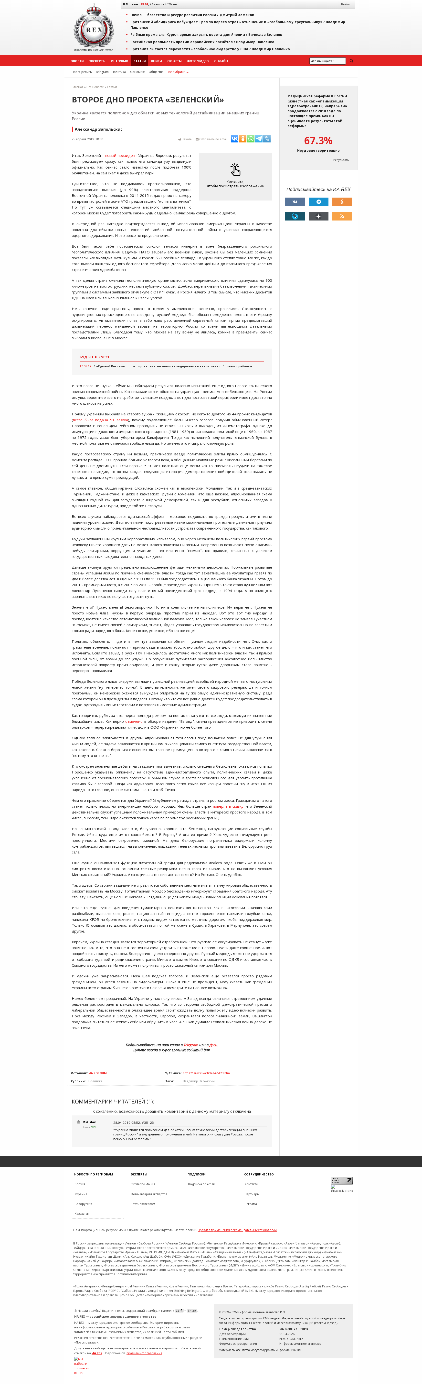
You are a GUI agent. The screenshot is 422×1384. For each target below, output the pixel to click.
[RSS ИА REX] (342, 216)
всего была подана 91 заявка (100, 419)
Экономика (137, 72)
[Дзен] (318, 216)
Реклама (251, 1204)
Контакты (251, 1184)
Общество (156, 72)
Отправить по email (213, 139)
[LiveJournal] (295, 216)
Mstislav (89, 1122)
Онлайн (221, 61)
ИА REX (97, 1353)
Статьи (140, 61)
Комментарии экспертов (149, 1194)
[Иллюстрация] (236, 177)
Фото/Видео (198, 61)
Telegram (102, 72)
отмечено (134, 721)
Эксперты (97, 61)
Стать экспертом (143, 1204)
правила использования (144, 1353)
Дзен (213, 1044)
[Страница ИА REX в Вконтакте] (295, 202)
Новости (76, 61)
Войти (345, 4)
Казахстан (82, 1214)
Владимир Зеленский (199, 1081)
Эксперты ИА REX (143, 1184)
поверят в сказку (228, 806)
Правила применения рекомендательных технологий (237, 1230)
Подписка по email (201, 1184)
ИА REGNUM (97, 1073)
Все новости (95, 87)
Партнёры (252, 1194)
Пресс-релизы (82, 72)
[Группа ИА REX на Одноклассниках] (342, 202)
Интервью (119, 61)
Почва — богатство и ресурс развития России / (192, 14)
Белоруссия (83, 1204)
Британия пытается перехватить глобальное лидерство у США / (210, 49)
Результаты (341, 160)
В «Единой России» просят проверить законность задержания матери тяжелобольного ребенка (173, 366)
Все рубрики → (178, 72)
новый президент (121, 155)
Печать (186, 139)
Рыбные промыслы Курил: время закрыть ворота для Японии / (206, 34)
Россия (80, 1184)
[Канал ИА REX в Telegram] (318, 202)
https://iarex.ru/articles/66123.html (207, 1073)
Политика (119, 72)
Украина (81, 1194)
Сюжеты (174, 61)
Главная (78, 87)
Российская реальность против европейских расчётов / (202, 42)
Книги (156, 61)
